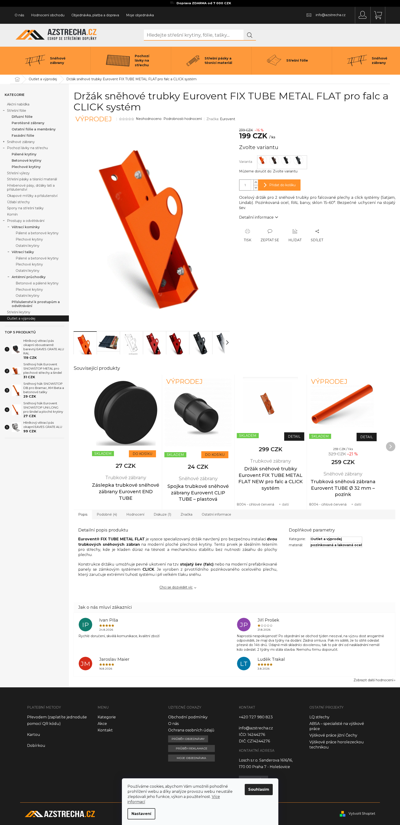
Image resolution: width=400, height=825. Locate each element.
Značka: (220, 119)
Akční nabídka (18, 104)
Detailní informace (256, 217)
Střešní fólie (16, 110)
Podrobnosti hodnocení (182, 119)
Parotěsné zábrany (28, 123)
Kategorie (107, 717)
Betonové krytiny (26, 160)
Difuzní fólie (22, 117)
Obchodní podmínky (188, 717)
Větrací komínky (26, 227)
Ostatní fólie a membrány (34, 129)
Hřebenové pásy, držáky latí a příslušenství (31, 187)
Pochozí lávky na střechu (27, 148)
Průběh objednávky (188, 739)
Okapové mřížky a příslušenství (32, 196)
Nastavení (141, 813)
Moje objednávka (140, 15)
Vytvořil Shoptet (362, 813)
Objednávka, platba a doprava (95, 15)
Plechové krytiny (26, 167)
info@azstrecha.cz (256, 728)
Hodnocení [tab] (135, 514)
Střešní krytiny (18, 312)
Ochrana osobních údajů (191, 730)
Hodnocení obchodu (47, 15)
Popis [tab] (82, 514)
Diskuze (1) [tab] (162, 514)
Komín (12, 214)
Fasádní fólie (23, 135)
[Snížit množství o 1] (255, 187)
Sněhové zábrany (21, 142)
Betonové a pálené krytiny (37, 283)
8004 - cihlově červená (255, 504)
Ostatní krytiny (27, 246)
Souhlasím (258, 789)
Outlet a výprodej (21, 318)
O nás (19, 15)
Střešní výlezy (18, 173)
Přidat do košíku (282, 185)
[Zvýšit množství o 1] (255, 182)
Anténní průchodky (29, 277)
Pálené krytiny (24, 154)
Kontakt (105, 730)
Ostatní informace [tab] (216, 514)
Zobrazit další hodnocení (373, 680)
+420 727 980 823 (256, 717)
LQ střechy (319, 717)
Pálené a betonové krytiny (37, 233)
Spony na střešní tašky (25, 208)
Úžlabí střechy (18, 202)
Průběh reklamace (191, 748)
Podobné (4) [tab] (107, 514)
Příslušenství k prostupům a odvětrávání (36, 304)
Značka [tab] (186, 514)
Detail (294, 436)
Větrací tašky (23, 252)
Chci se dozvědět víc (176, 587)
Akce (102, 723)
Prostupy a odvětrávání (25, 221)
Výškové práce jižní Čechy (333, 735)
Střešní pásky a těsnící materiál (32, 179)
